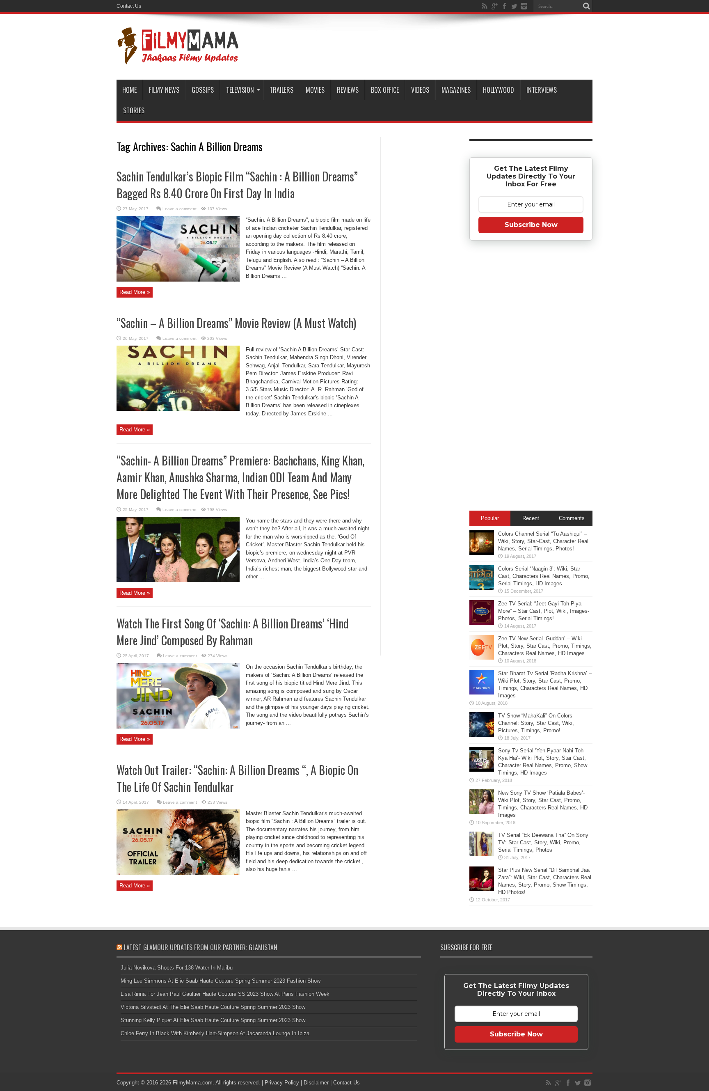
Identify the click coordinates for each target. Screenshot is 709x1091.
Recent (530, 518)
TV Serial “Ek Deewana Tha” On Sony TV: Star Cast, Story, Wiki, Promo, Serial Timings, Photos (543, 842)
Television (240, 90)
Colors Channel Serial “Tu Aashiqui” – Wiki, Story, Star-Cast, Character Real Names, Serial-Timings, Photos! (543, 541)
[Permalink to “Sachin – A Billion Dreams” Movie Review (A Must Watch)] (178, 409)
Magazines (456, 90)
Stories (133, 110)
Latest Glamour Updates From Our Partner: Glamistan (200, 947)
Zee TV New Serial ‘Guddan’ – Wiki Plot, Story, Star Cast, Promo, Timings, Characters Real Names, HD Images (545, 645)
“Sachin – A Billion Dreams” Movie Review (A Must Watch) (236, 322)
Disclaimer (316, 1083)
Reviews (348, 90)
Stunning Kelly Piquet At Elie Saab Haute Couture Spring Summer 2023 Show (213, 1020)
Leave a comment (179, 208)
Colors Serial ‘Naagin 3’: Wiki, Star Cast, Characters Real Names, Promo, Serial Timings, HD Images (544, 576)
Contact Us (129, 6)
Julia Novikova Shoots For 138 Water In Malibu (177, 968)
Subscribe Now (531, 225)
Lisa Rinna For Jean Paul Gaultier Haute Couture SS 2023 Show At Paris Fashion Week (225, 994)
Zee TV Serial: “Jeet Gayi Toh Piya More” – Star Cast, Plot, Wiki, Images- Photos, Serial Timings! (543, 611)
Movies (315, 90)
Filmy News (164, 90)
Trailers (281, 90)
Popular (490, 518)
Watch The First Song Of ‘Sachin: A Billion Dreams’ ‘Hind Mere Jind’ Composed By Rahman (233, 632)
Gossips (203, 90)
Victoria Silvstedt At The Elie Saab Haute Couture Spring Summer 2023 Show (213, 1007)
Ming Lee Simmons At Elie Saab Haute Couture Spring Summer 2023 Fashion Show (220, 981)
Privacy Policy (282, 1083)
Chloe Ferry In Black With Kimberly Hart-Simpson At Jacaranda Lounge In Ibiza (215, 1033)
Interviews (541, 90)
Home (129, 90)
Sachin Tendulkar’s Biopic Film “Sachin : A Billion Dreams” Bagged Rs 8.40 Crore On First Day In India (237, 185)
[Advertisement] (419, 268)
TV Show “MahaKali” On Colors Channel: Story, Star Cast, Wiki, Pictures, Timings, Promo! (536, 723)
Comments (572, 518)
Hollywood (498, 90)
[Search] (586, 6)
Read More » (134, 292)
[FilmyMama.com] (178, 59)
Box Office (385, 90)
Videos (420, 90)
